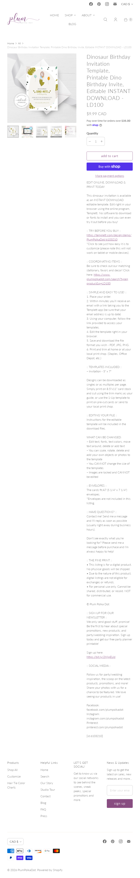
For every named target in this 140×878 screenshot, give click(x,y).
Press (43, 816)
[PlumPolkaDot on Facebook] (91, 4)
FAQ (43, 809)
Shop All (12, 769)
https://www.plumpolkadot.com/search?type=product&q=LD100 (107, 279)
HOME (54, 15)
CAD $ (125, 4)
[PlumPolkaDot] (23, 19)
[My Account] (115, 19)
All (19, 43)
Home (10, 43)
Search (44, 776)
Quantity (92, 133)
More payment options (109, 175)
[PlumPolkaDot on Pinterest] (99, 4)
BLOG (72, 24)
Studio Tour (47, 789)
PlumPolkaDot (27, 870)
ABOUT (87, 15)
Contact (45, 796)
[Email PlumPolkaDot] (115, 4)
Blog (43, 802)
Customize (14, 776)
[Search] (105, 19)
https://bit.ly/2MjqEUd (101, 656)
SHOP (69, 15)
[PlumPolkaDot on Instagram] (107, 4)
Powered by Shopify (50, 870)
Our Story (46, 783)
